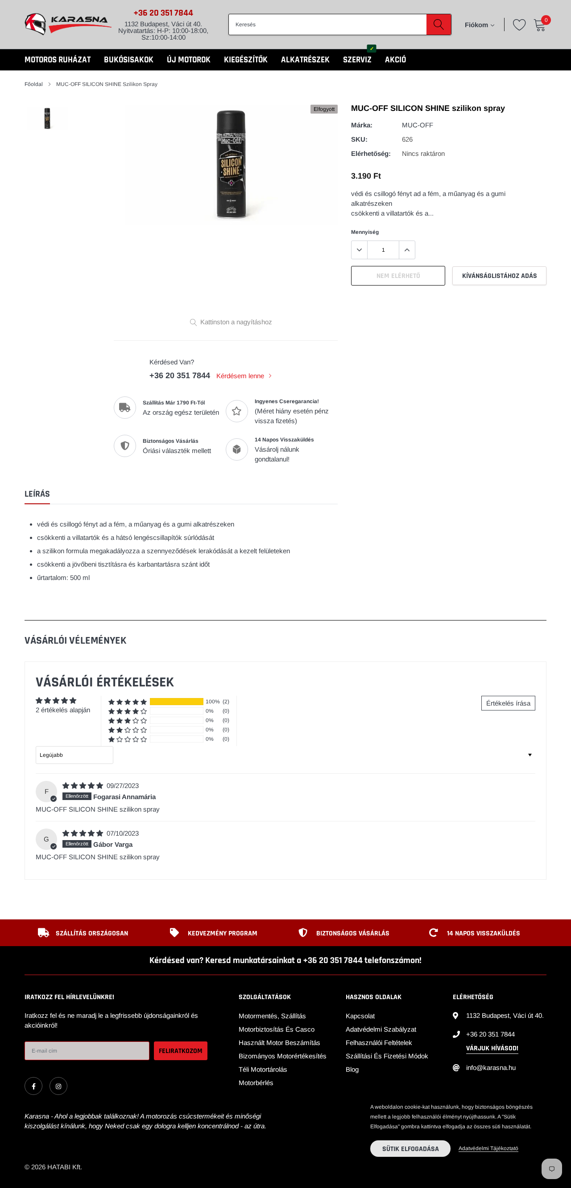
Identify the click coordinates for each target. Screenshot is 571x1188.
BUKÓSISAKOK (128, 59)
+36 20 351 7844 (163, 13)
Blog (352, 1069)
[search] (438, 24)
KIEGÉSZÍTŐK (246, 59)
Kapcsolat (360, 1016)
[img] (83, 785)
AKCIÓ (395, 59)
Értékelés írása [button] (508, 703)
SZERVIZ (357, 59)
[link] (33, 1086)
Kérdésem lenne (241, 376)
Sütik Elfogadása (410, 1149)
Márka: (361, 125)
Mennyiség (365, 232)
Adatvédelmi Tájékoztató (488, 1148)
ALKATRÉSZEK (305, 59)
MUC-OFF (417, 125)
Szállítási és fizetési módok (387, 1056)
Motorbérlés (256, 1082)
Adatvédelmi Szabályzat (381, 1029)
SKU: (359, 139)
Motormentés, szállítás (272, 1016)
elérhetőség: (371, 153)
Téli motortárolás (263, 1069)
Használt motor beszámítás (279, 1042)
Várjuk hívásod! (492, 1048)
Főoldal (34, 84)
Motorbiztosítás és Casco (276, 1029)
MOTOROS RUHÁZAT (58, 59)
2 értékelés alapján (63, 710)
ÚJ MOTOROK (189, 59)
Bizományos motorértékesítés (283, 1056)
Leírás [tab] (37, 494)
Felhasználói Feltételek (379, 1042)
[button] (127, 702)
